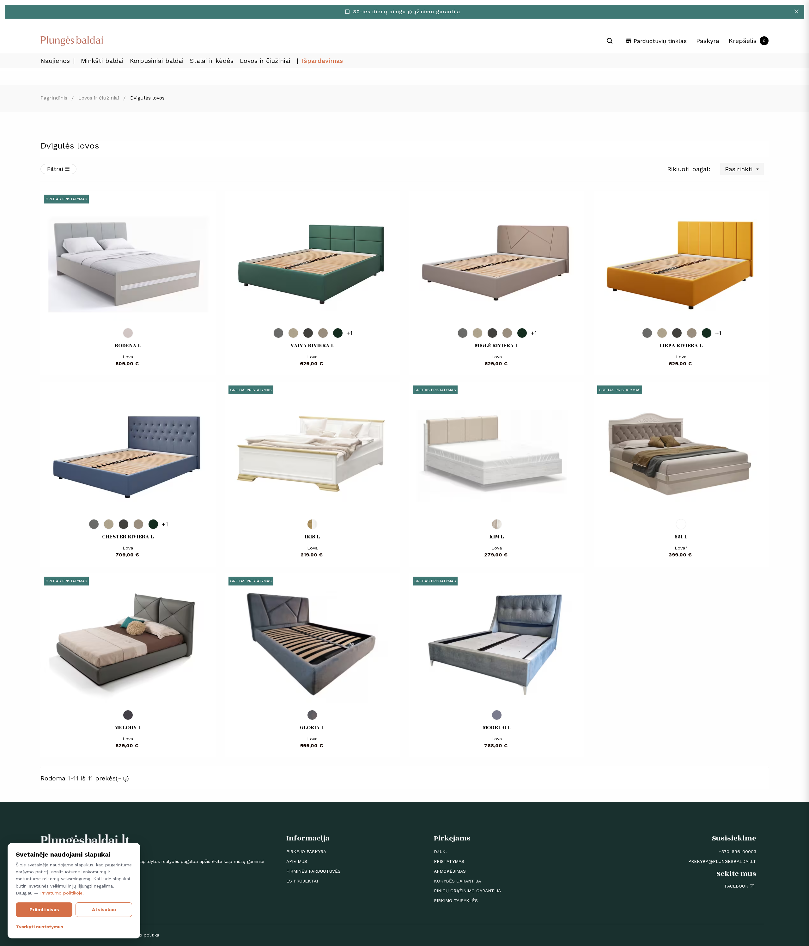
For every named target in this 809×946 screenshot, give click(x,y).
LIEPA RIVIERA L (681, 346)
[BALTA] (681, 524)
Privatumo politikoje (61, 892)
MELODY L (128, 728)
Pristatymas (449, 861)
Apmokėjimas (450, 871)
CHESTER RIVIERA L (128, 537)
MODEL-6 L (497, 728)
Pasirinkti (742, 169)
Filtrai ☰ (58, 169)
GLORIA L (312, 728)
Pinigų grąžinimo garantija (467, 890)
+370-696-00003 (737, 851)
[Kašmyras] (128, 333)
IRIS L (312, 537)
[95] (308, 333)
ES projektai (302, 880)
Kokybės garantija (457, 880)
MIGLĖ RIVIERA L (497, 346)
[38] (338, 333)
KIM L (496, 537)
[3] (312, 715)
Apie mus (296, 861)
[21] (293, 333)
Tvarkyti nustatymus (39, 926)
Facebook (736, 885)
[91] (278, 333)
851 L (681, 537)
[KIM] (497, 524)
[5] (128, 715)
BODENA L (128, 346)
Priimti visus (44, 910)
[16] (323, 333)
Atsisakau (104, 910)
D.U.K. (440, 851)
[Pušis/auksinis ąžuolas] (312, 524)
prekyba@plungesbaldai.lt (722, 861)
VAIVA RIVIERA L (312, 346)
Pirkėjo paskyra (306, 851)
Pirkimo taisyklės (456, 900)
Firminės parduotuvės (313, 871)
